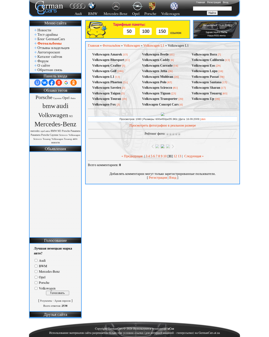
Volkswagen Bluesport (108, 60)
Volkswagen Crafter (106, 65)
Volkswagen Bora (204, 54)
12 (175, 156)
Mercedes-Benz (114, 13)
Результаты (46, 300)
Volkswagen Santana (207, 82)
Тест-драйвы (47, 34)
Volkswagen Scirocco (157, 87)
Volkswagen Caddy (156, 60)
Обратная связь (49, 70)
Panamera (35, 134)
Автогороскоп (48, 52)
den (203, 119)
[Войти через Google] (66, 82)
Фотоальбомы (49, 43)
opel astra (45, 131)
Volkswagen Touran (106, 98)
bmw (48, 106)
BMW (92, 13)
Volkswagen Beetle (155, 54)
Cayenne (57, 98)
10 (165, 156)
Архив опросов (62, 300)
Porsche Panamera (71, 131)
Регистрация (214, 2)
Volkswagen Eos (203, 65)
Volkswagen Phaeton (107, 82)
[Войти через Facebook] (52, 82)
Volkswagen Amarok (107, 54)
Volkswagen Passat (205, 76)
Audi (76, 13)
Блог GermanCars (51, 39)
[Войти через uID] (37, 82)
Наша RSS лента (216, 35)
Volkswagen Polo (154, 82)
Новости (44, 30)
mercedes (35, 131)
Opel (136, 13)
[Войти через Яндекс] (59, 82)
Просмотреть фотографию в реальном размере (162, 125)
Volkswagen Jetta (154, 71)
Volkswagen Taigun (106, 93)
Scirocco (63, 135)
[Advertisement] (55, 194)
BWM (43, 266)
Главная (200, 2)
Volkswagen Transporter (160, 98)
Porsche (150, 13)
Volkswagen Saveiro (106, 87)
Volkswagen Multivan (157, 76)
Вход (225, 2)
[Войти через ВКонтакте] (44, 82)
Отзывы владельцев (53, 48)
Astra (72, 98)
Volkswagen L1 (153, 45)
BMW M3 (56, 131)
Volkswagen (170, 13)
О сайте (43, 65)
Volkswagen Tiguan (156, 93)
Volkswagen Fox (104, 104)
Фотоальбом (111, 45)
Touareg (47, 139)
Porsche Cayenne (49, 134)
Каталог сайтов (49, 56)
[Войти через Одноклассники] (73, 82)
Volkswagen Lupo (205, 71)
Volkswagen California (208, 60)
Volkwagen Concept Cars (160, 104)
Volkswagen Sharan (206, 87)
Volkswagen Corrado (157, 65)
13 (179, 156)
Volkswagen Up (203, 98)
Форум (42, 61)
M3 (71, 116)
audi (62, 106)
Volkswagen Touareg (61, 139)
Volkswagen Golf (104, 71)
